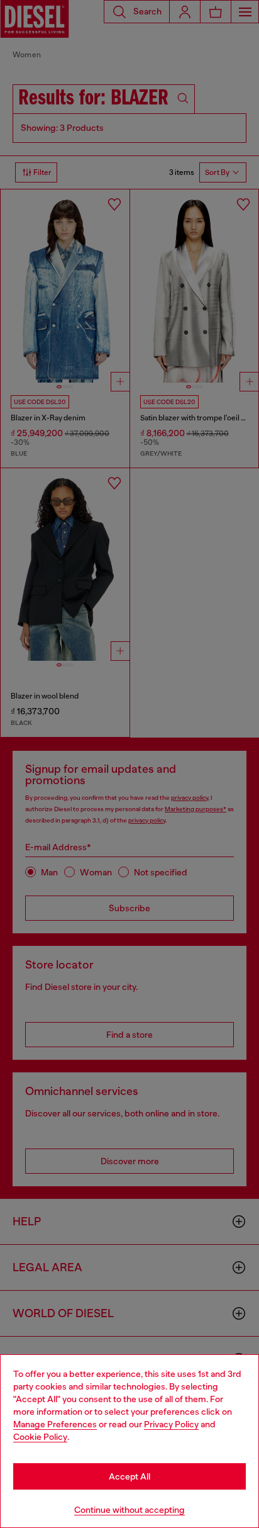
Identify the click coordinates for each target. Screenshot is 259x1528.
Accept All (129, 1476)
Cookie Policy (40, 1437)
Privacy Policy (171, 1424)
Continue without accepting (129, 1510)
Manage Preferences (55, 1424)
